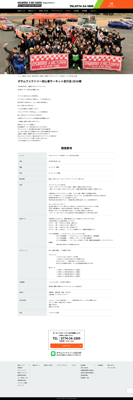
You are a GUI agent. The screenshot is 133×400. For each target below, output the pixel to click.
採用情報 (84, 11)
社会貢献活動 (84, 375)
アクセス (68, 11)
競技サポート (32, 11)
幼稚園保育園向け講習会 (87, 370)
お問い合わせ (111, 6)
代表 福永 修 (84, 368)
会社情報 (76, 11)
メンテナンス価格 (22, 383)
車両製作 (20, 368)
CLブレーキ (21, 385)
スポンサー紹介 (111, 368)
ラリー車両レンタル (23, 378)
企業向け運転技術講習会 (87, 373)
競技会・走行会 (43, 11)
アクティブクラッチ (56, 11)
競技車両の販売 (22, 375)
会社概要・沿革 (85, 378)
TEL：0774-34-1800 (66, 338)
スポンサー (93, 11)
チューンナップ (22, 370)
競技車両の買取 (22, 380)
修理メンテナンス (22, 373)
